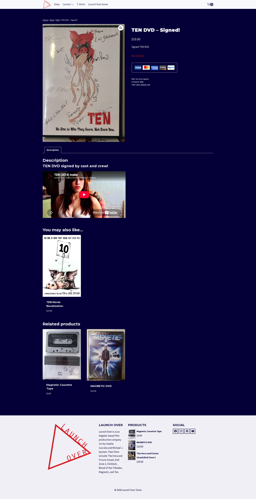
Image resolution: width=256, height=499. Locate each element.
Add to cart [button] (106, 400)
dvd (138, 84)
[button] (120, 28)
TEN (47, 166)
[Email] (192, 431)
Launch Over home (98, 4)
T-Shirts (81, 4)
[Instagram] (181, 431)
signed (143, 84)
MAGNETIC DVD (101, 386)
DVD (141, 82)
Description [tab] (53, 150)
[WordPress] (186, 431)
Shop (57, 4)
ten (148, 84)
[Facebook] (175, 431)
